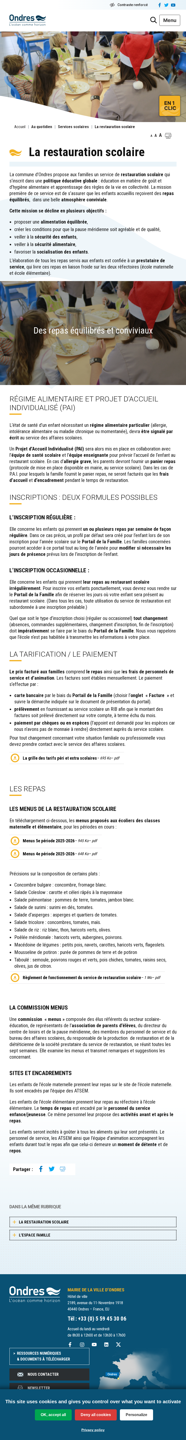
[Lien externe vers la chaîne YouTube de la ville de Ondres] (94, 1344)
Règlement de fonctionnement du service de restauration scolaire (91, 977)
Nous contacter (43, 1374)
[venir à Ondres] (137, 1373)
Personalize (136, 1415)
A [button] (151, 136)
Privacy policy (93, 1430)
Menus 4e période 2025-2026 (60, 853)
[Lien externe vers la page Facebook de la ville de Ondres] (70, 1344)
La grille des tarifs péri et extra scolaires (71, 758)
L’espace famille (34, 1235)
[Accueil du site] (34, 1293)
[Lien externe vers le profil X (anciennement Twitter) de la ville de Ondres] (118, 1344)
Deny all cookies (96, 1415)
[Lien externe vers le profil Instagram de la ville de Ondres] (82, 1344)
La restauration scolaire (44, 1222)
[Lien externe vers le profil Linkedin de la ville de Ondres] (106, 1344)
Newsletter (39, 1388)
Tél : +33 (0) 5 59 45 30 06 (97, 1319)
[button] (168, 136)
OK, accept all (53, 1415)
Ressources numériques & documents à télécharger (43, 1356)
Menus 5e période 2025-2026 (60, 840)
